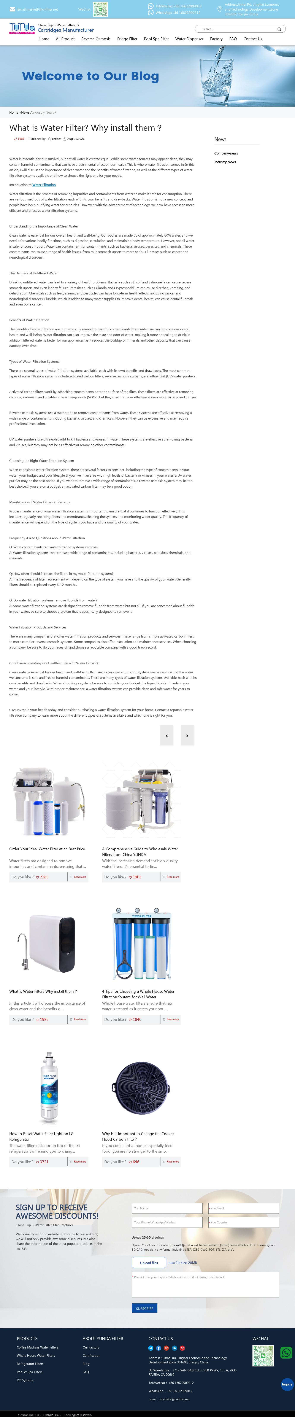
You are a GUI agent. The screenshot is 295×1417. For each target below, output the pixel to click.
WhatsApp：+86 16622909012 (170, 1391)
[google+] (166, 1348)
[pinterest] (150, 1348)
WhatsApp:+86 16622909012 (178, 12)
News (25, 112)
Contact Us (253, 38)
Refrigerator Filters (30, 1363)
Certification (91, 1355)
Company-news (226, 153)
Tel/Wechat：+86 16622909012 (171, 1382)
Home (44, 38)
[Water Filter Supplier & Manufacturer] (22, 28)
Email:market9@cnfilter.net (37, 9)
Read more (80, 876)
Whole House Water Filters (36, 1355)
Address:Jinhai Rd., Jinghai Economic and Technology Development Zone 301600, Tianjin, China (252, 9)
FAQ (233, 38)
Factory (216, 38)
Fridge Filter (127, 38)
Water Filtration (44, 184)
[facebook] (174, 1348)
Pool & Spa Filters (29, 1372)
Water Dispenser (189, 38)
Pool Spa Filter (156, 38)
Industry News (43, 112)
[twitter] (182, 1348)
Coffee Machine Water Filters (37, 1347)
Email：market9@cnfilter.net (169, 1399)
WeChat (84, 9)
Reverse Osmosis (96, 38)
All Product (65, 38)
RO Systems (25, 1380)
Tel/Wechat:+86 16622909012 (179, 6)
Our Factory (91, 1347)
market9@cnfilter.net (184, 1245)
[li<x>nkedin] (158, 1348)
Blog (86, 1363)
